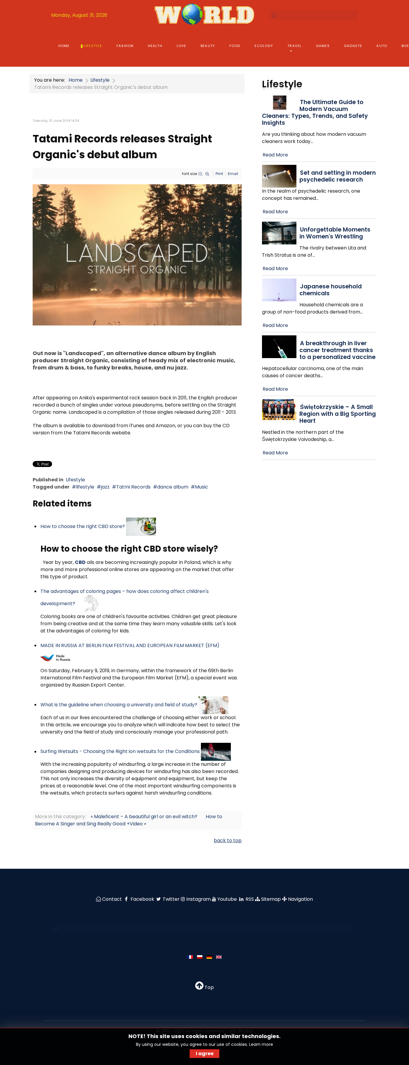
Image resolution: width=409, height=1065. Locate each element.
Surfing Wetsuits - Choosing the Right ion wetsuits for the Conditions (120, 751)
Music (201, 486)
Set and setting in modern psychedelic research (337, 176)
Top (208, 987)
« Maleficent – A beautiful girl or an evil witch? (144, 816)
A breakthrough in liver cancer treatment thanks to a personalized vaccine (337, 350)
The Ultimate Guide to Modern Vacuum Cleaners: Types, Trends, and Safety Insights (315, 112)
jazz (105, 486)
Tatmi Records (133, 486)
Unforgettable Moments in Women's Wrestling (334, 233)
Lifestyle (75, 479)
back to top (228, 840)
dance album (172, 486)
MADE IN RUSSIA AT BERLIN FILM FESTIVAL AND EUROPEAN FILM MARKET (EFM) (129, 645)
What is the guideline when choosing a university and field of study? (118, 704)
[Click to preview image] (137, 254)
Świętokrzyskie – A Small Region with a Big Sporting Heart (337, 414)
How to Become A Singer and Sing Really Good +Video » (128, 820)
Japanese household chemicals (330, 289)
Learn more (261, 1044)
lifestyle (85, 486)
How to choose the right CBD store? (82, 526)
